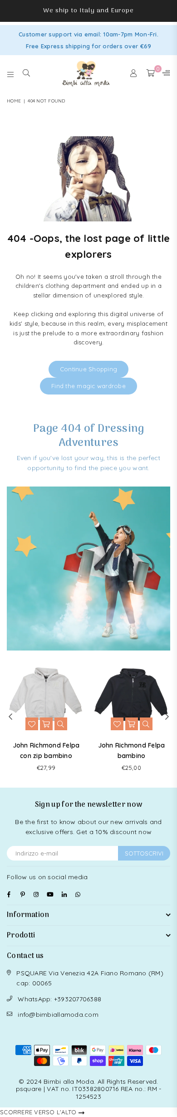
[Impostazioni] (164, 73)
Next (167, 717)
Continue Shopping (88, 369)
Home (14, 101)
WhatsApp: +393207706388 (59, 999)
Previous (10, 717)
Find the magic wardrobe (88, 385)
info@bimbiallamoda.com (58, 1014)
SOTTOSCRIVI (144, 853)
